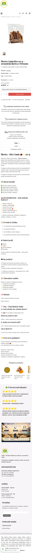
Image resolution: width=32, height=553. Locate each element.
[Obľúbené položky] (23, 13)
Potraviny (13, 17)
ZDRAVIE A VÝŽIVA (5, 17)
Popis (16, 143)
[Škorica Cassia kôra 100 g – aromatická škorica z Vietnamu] (16, 33)
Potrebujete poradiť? (16, 149)
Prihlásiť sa (7, 515)
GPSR (16, 146)
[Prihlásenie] (26, 13)
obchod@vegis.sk (9, 497)
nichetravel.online (6, 525)
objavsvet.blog (6, 528)
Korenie (18, 17)
